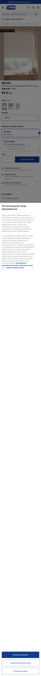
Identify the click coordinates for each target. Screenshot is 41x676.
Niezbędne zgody (20, 671)
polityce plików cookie (15, 268)
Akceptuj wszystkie (20, 655)
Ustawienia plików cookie (20, 663)
